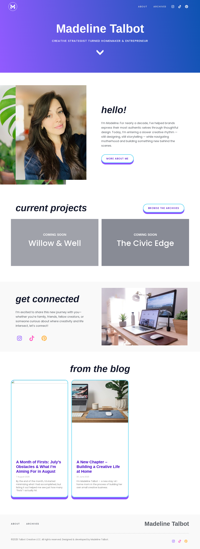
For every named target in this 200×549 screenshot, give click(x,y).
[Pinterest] (186, 6)
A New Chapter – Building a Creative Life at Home (98, 467)
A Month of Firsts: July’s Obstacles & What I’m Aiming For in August (38, 467)
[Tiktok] (179, 6)
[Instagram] (172, 6)
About (142, 6)
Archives (159, 6)
